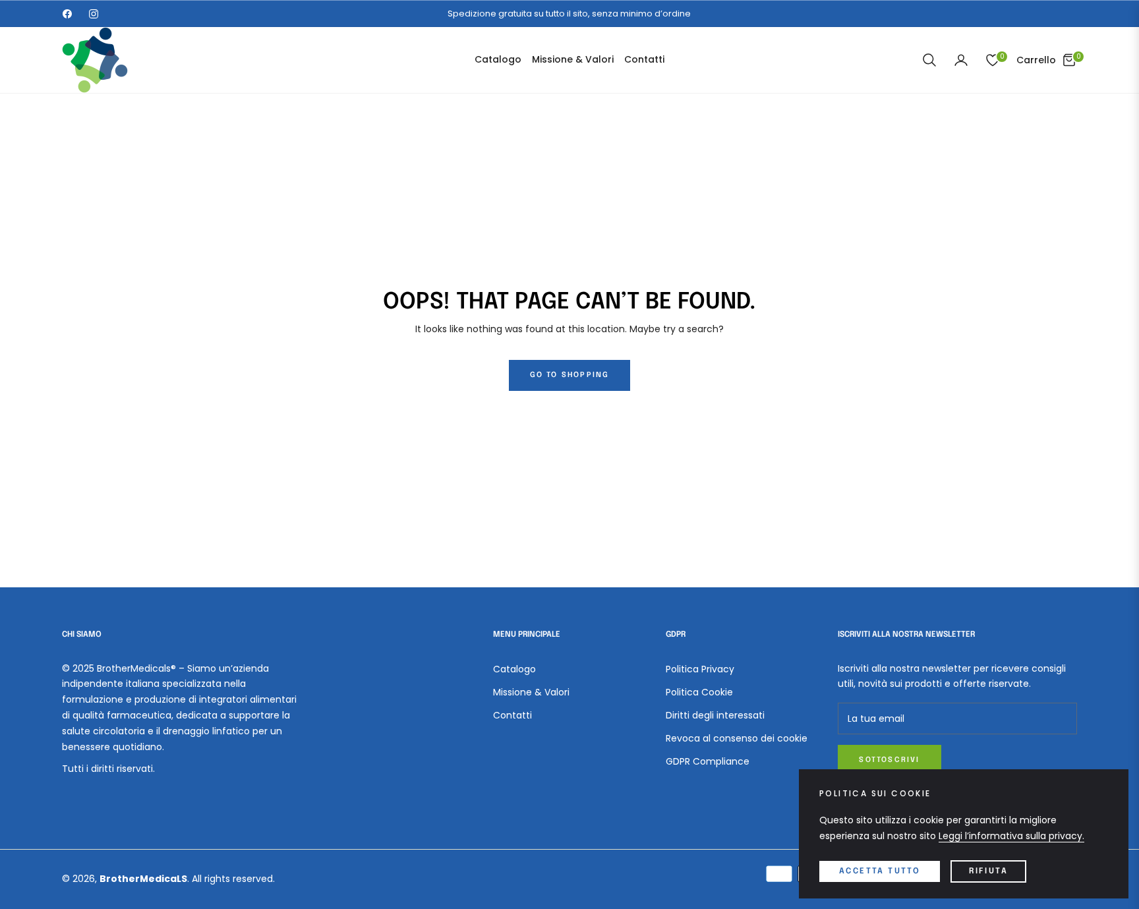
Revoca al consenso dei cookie (736, 738)
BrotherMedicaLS (143, 878)
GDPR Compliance (707, 761)
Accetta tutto (879, 871)
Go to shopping (570, 375)
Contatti (512, 715)
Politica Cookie (699, 692)
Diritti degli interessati (715, 715)
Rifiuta (988, 871)
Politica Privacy (700, 669)
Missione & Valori (531, 692)
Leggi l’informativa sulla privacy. (1011, 835)
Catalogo (514, 669)
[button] (929, 60)
